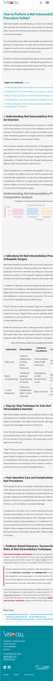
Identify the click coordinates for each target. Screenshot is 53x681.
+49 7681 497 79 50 (13, 654)
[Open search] (41, 3)
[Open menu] (47, 2)
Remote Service (9, 659)
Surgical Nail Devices (38, 617)
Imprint (16, 675)
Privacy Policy (29, 675)
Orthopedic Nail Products (16, 617)
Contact (6, 675)
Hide (27, 83)
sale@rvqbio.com (10, 657)
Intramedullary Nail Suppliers (16, 614)
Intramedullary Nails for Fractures (19, 619)
